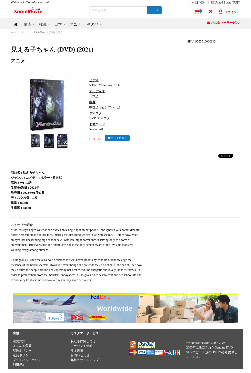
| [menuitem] (208, 2)
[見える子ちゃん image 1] (35, 141)
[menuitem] (198, 2)
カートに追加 (118, 137)
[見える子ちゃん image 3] (62, 141)
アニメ (25, 32)
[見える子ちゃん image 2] (49, 141)
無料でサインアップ (85, 360)
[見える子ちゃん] (35, 140)
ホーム (13, 32)
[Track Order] (210, 11)
